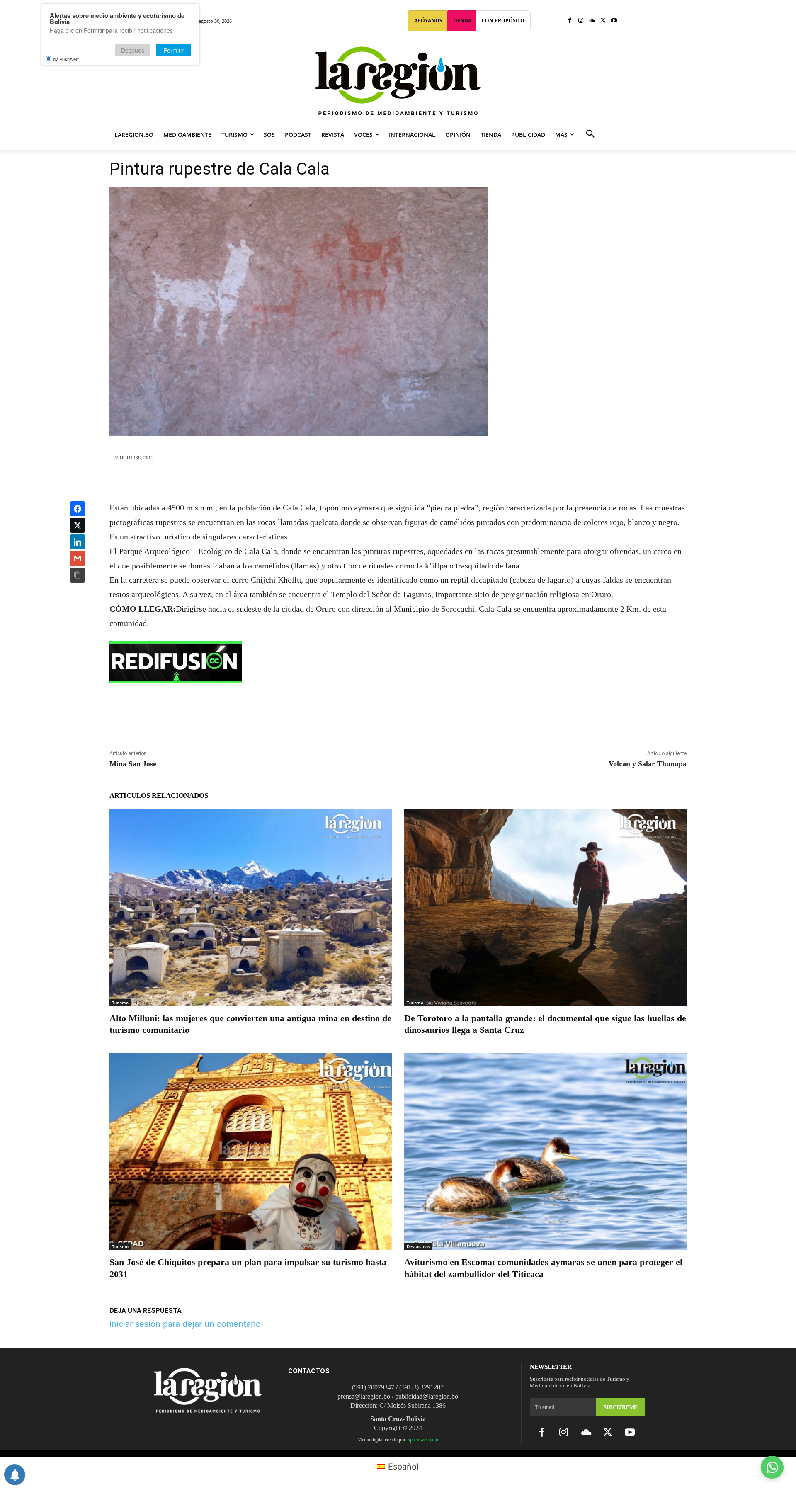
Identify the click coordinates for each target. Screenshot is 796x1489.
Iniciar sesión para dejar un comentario (185, 1324)
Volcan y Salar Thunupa (648, 764)
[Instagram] (581, 21)
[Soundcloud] (591, 21)
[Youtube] (613, 21)
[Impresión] (436, 481)
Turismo (120, 1003)
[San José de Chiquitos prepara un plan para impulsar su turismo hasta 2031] (250, 1152)
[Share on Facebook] (77, 508)
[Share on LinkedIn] (77, 541)
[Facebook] (569, 21)
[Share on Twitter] (77, 525)
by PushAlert (66, 59)
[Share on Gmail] (77, 558)
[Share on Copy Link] (77, 575)
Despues (132, 50)
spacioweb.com (423, 1440)
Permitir (173, 50)
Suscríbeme (621, 1407)
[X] (603, 21)
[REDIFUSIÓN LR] (398, 662)
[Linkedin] (417, 481)
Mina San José (132, 764)
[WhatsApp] (398, 481)
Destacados (418, 1246)
